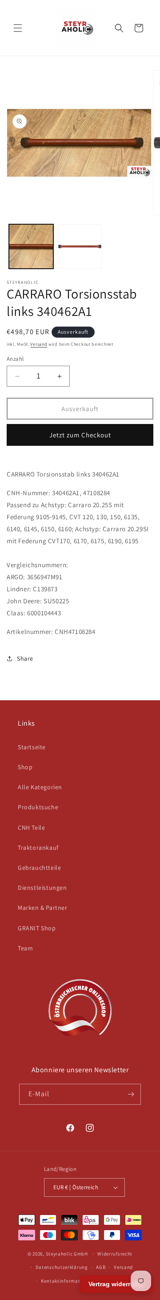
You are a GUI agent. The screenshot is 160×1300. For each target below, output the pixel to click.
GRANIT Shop (37, 928)
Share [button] (25, 658)
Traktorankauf (38, 848)
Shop (25, 767)
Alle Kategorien (40, 787)
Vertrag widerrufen (116, 1284)
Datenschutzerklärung (62, 1267)
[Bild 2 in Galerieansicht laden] (80, 246)
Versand (38, 344)
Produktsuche (38, 807)
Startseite (32, 747)
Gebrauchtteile (39, 868)
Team (25, 948)
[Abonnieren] (130, 1094)
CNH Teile (31, 828)
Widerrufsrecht (114, 1254)
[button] (18, 28)
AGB (100, 1267)
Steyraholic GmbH (67, 1254)
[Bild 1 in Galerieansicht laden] (31, 246)
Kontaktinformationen (67, 1281)
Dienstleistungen (42, 888)
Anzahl (15, 359)
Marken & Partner (43, 908)
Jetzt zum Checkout (80, 435)
